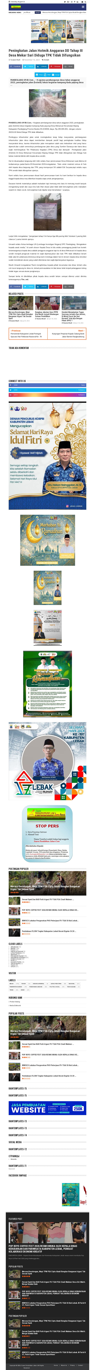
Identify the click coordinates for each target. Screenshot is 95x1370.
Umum (49, 12)
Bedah (46, 60)
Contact (80, 1365)
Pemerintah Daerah (17, 956)
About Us (64, 1365)
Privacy (72, 1365)
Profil (12, 960)
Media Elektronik (15, 1005)
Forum (13, 950)
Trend (13, 965)
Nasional (14, 954)
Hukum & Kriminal (17, 951)
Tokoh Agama (15, 963)
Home (56, 1365)
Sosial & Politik (16, 962)
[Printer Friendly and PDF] (47, 76)
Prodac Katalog (15, 1002)
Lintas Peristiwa (16, 953)
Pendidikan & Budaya (18, 957)
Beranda (13, 1159)
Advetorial (14, 947)
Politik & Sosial (16, 959)
